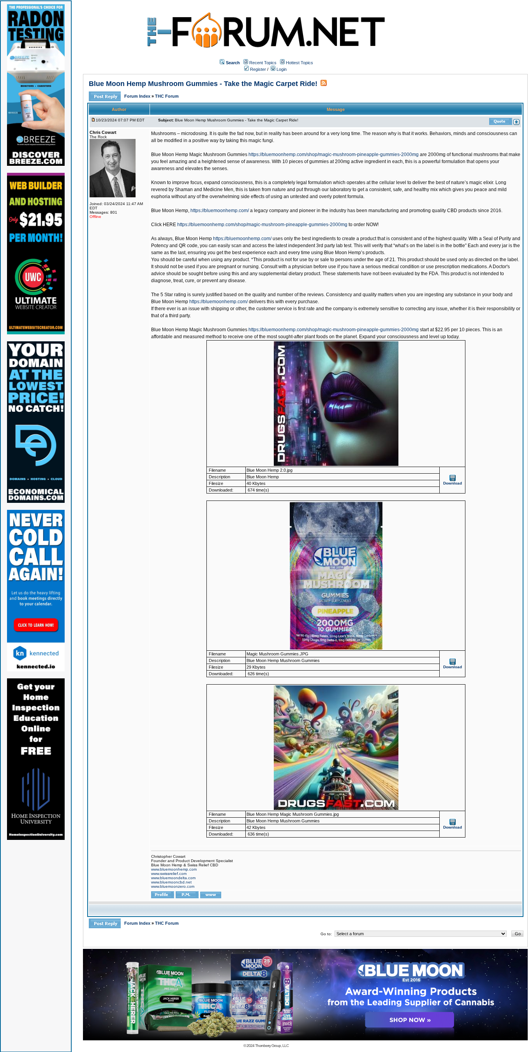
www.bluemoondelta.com (173, 878)
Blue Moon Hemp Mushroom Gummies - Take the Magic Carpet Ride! (203, 84)
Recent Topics (263, 62)
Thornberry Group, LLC (272, 1045)
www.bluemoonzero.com (172, 886)
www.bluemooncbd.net (171, 882)
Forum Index (137, 96)
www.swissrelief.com (169, 873)
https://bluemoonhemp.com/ (219, 210)
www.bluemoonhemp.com (174, 869)
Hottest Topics (299, 62)
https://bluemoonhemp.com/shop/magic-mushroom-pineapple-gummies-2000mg (333, 154)
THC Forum (167, 96)
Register (257, 69)
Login (281, 69)
